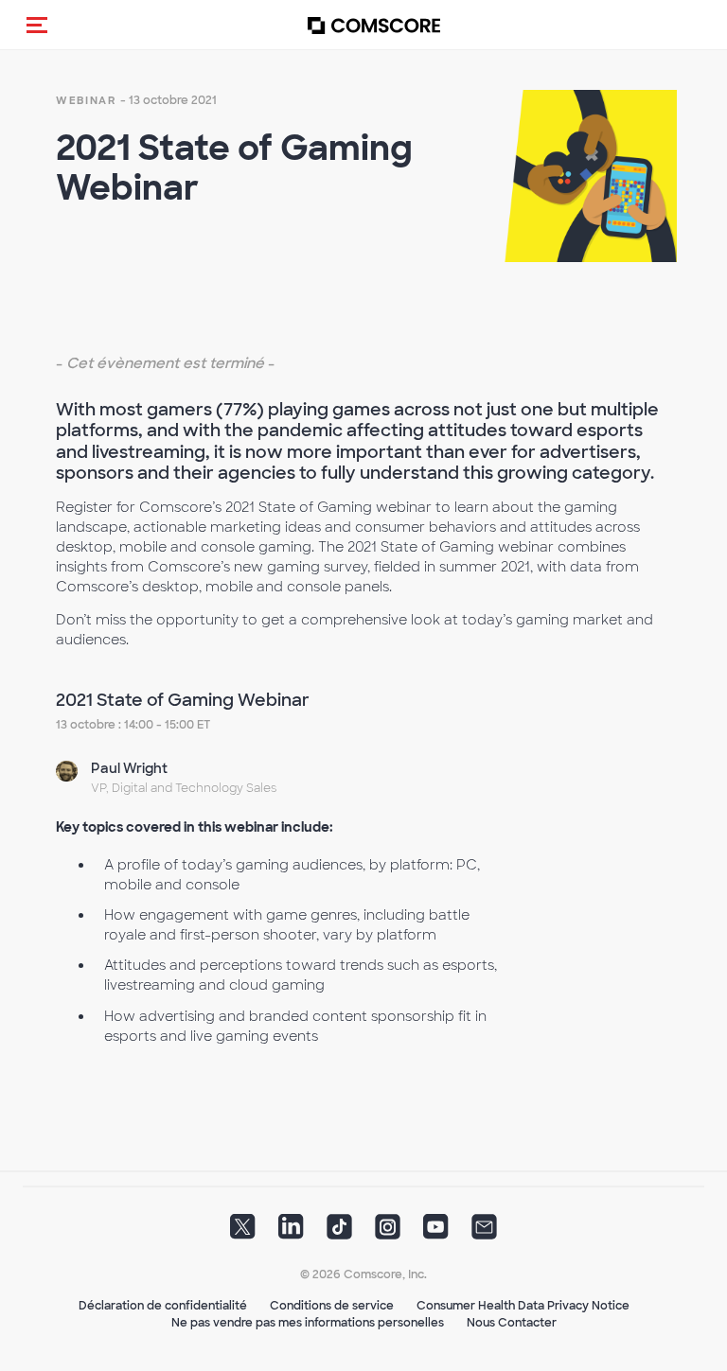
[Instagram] (387, 1232)
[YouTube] (436, 1232)
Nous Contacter (512, 1322)
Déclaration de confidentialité (163, 1305)
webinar (86, 100)
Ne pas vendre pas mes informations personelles (307, 1322)
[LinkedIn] (291, 1232)
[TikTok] (339, 1232)
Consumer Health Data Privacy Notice (523, 1305)
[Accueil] (374, 25)
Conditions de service (332, 1305)
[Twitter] (243, 1232)
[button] (37, 24)
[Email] (484, 1232)
